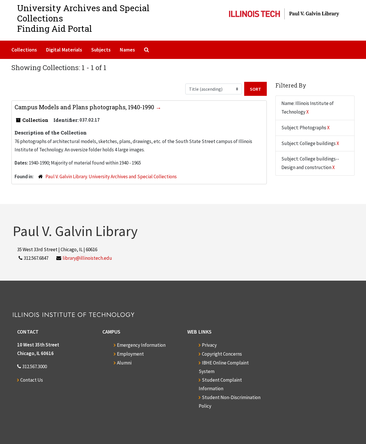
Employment (130, 354)
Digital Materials (64, 49)
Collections (24, 49)
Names (127, 49)
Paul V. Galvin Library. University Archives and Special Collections (111, 176)
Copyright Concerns (222, 354)
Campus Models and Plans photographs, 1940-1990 (85, 107)
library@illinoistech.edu (87, 258)
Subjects (101, 49)
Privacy (209, 345)
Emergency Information (141, 345)
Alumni (124, 363)
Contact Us (31, 380)
